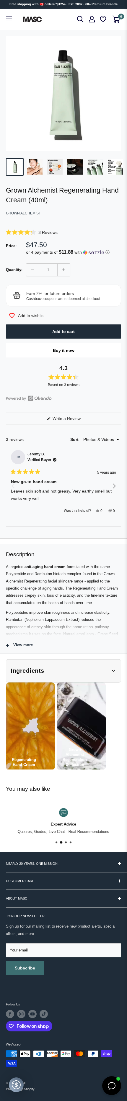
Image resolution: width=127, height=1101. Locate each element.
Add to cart (63, 331)
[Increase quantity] (64, 270)
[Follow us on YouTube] (32, 1014)
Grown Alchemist (23, 213)
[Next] (114, 486)
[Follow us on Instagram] (21, 1014)
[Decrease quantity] (32, 270)
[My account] (92, 19)
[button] (63, 232)
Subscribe (25, 968)
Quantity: (14, 270)
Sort (75, 439)
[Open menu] (9, 19)
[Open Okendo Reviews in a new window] (29, 398)
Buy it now (63, 350)
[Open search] (80, 19)
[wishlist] (103, 19)
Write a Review (73, 420)
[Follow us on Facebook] (10, 1014)
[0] (116, 19)
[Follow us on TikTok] (44, 1014)
